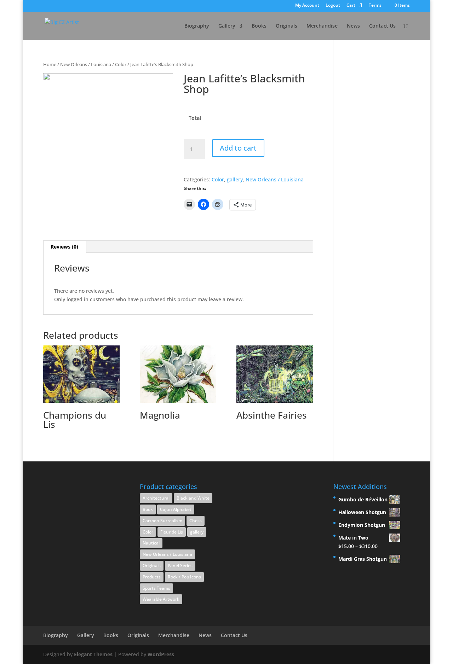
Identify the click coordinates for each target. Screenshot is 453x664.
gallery (235, 179)
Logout (333, 5)
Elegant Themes (93, 654)
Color (120, 64)
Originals (286, 26)
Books (259, 26)
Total (195, 118)
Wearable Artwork (161, 599)
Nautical (151, 543)
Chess (195, 521)
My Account (307, 5)
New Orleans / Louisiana (85, 64)
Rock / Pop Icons (184, 577)
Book (148, 509)
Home (49, 64)
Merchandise (322, 26)
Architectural (156, 498)
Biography (196, 26)
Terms (375, 5)
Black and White (193, 498)
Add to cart (238, 148)
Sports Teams (156, 588)
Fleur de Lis (171, 532)
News (353, 26)
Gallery (226, 26)
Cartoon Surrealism (162, 521)
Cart (350, 5)
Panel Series (180, 566)
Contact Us (382, 26)
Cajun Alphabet (175, 509)
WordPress (161, 654)
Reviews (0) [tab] (64, 246)
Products (152, 577)
